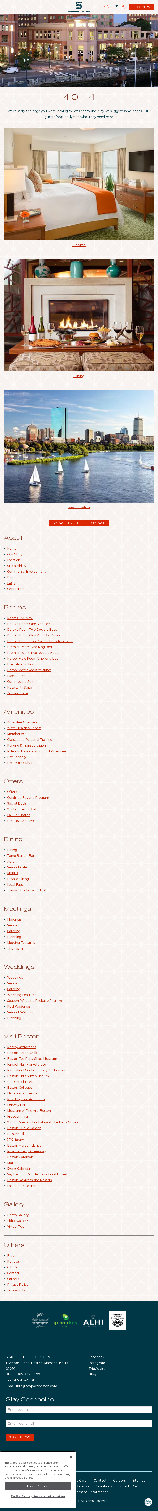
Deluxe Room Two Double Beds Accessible (40, 641)
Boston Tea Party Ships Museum (32, 1059)
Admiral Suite (17, 693)
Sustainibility (16, 566)
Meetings (17, 909)
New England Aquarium (26, 1099)
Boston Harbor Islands (24, 1145)
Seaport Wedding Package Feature (34, 1001)
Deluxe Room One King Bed (29, 624)
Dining (79, 376)
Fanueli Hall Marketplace (26, 1064)
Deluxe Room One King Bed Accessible (37, 635)
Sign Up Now (19, 1437)
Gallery (14, 1204)
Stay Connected (30, 1399)
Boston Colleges (19, 1087)
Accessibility (16, 1290)
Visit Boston (79, 507)
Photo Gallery (18, 1215)
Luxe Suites (16, 676)
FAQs (11, 583)
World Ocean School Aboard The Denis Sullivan (44, 1122)
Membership (17, 734)
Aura (10, 861)
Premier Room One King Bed (29, 647)
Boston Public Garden (24, 1128)
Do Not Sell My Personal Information (38, 1496)
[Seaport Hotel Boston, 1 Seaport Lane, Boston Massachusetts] (79, 7)
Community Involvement (26, 571)
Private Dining (18, 879)
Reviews (13, 1261)
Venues (13, 925)
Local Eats (15, 884)
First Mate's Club (20, 763)
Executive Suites (20, 664)
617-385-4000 (29, 1374)
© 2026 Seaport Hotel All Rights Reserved (79, 1501)
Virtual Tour (16, 1226)
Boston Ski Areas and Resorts (29, 1180)
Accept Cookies (37, 1485)
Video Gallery (17, 1221)
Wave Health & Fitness (24, 728)
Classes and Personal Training (29, 740)
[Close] (71, 1457)
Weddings (19, 967)
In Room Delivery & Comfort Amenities (36, 751)
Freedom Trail (18, 1116)
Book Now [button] (142, 8)
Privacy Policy (17, 1284)
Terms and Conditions (94, 1486)
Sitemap (139, 1480)
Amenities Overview (22, 722)
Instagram (105, 1363)
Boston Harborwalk (22, 1053)
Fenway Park (17, 1105)
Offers (13, 781)
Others (14, 1245)
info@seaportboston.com (36, 1386)
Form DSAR (127, 1486)
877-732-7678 (124, 7)
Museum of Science (22, 1093)
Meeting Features (21, 942)
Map (10, 1163)
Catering (13, 931)
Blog (10, 577)
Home (12, 548)
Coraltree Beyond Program (28, 798)
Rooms (79, 245)
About (13, 538)
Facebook (104, 1357)
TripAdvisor (107, 1368)
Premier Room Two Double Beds (32, 653)
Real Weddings (18, 1006)
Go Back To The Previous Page (79, 523)
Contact (13, 1273)
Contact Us (15, 589)
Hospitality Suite (19, 687)
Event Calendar (19, 1168)
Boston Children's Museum (28, 1076)
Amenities (19, 712)
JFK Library (15, 1139)
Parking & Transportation (26, 745)
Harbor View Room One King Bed (33, 658)
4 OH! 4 (79, 98)
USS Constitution (20, 1082)
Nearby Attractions (21, 1047)
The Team (15, 948)
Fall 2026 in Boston (21, 1186)
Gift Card (14, 1267)
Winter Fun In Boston (24, 809)
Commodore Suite (21, 682)
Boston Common (20, 1157)
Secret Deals (17, 803)
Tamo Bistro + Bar (20, 856)
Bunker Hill (16, 1134)
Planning (14, 937)
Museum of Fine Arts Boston (29, 1111)
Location (13, 560)
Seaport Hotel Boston (28, 1357)
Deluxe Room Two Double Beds (32, 629)
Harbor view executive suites (29, 670)
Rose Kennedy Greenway (26, 1151)
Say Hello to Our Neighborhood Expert (37, 1174)
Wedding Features (21, 995)
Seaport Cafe (17, 867)
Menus (12, 873)
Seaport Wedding (20, 1012)
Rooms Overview (20, 618)
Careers (13, 1279)
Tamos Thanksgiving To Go (28, 890)
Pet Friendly (16, 757)
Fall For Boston (18, 815)
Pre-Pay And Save (21, 821)
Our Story (15, 554)
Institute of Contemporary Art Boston (36, 1070)
